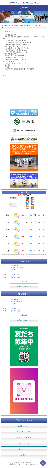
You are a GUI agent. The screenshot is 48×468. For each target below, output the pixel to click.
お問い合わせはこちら (24, 286)
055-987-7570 (15, 274)
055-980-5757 (15, 308)
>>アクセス (24, 281)
